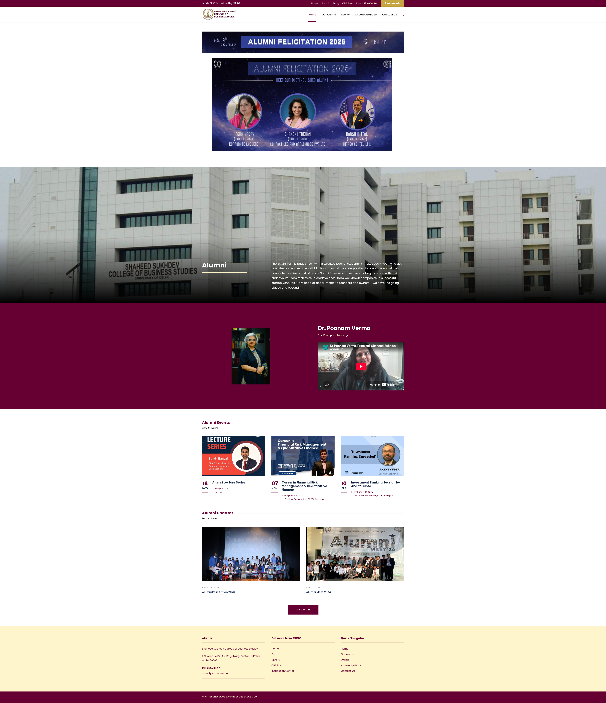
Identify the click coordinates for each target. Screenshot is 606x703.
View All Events (210, 428)
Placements (392, 3)
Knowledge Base (366, 14)
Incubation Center (367, 3)
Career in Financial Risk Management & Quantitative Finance (304, 486)
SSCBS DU (251, 696)
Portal (325, 3)
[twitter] (403, 697)
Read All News (209, 518)
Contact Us (389, 14)
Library (335, 3)
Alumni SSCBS (235, 696)
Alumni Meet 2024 (318, 592)
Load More (303, 609)
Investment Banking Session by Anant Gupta (375, 484)
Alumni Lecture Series (228, 482)
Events (345, 14)
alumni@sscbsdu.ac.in (215, 673)
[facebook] (392, 697)
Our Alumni (329, 14)
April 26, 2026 (210, 587)
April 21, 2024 (314, 587)
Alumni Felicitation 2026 (218, 592)
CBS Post (347, 3)
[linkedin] (397, 697)
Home (314, 3)
